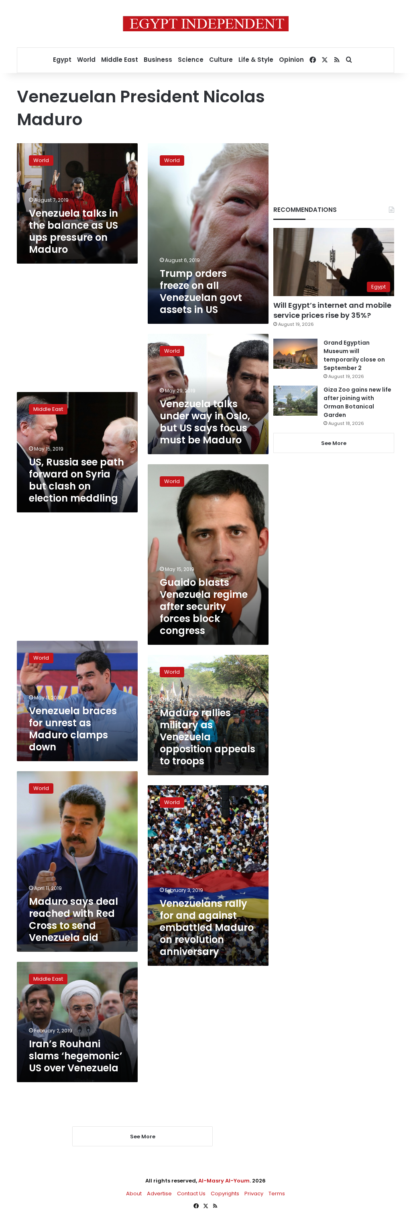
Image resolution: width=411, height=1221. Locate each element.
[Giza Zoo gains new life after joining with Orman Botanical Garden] (295, 401)
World (86, 59)
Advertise (159, 1193)
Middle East (119, 59)
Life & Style (255, 59)
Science (190, 59)
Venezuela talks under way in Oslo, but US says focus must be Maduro (205, 422)
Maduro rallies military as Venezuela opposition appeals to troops (207, 737)
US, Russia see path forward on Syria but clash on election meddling (76, 480)
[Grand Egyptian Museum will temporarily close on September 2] (295, 354)
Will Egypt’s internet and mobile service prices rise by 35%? (332, 310)
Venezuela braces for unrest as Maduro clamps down (73, 729)
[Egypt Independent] (206, 23)
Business (158, 59)
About (134, 1193)
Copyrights (225, 1193)
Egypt (62, 59)
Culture (221, 59)
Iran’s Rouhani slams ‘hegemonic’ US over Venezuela (75, 1056)
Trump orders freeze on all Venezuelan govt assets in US (201, 291)
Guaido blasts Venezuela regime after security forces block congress (204, 606)
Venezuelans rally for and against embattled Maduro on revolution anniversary (207, 927)
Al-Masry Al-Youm (224, 1180)
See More (333, 443)
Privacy (253, 1193)
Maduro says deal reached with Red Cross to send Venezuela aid (73, 919)
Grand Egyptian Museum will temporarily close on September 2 (354, 355)
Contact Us (191, 1193)
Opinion (291, 59)
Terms (277, 1193)
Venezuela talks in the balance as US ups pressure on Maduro (73, 231)
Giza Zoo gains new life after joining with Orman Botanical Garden (357, 402)
